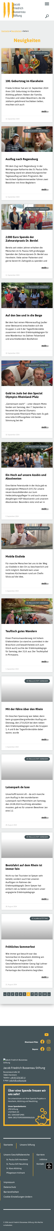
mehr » (45, 111)
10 (45, 993)
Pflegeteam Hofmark (15, 1173)
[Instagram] (49, 1042)
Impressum (9, 1182)
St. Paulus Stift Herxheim (17, 1159)
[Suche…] (47, 16)
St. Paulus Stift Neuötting (17, 1164)
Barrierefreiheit (11, 1192)
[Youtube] (46, 1035)
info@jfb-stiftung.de (17, 1080)
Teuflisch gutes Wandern (21, 631)
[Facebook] (42, 1042)
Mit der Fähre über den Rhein (24, 709)
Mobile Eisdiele (15, 556)
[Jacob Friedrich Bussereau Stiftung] (14, 10)
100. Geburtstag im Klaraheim (24, 81)
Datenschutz (10, 1187)
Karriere (41, 1154)
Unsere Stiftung (27, 1144)
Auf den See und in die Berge (24, 315)
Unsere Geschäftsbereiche (17, 1154)
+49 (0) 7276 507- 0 (17, 1078)
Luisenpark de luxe (18, 787)
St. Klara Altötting (14, 1168)
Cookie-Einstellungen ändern (18, 1197)
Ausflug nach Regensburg (22, 159)
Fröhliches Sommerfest (20, 946)
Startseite (5, 31)
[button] (47, 4)
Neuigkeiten (16, 31)
